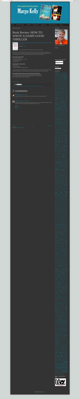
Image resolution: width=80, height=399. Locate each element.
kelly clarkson (60, 206)
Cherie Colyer (65, 123)
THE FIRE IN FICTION (62, 323)
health (56, 177)
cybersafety (65, 138)
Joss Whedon (59, 202)
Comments (58, 63)
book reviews (58, 109)
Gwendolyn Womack (59, 174)
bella (59, 97)
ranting (59, 276)
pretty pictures (65, 265)
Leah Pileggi (63, 214)
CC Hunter (62, 121)
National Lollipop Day (59, 244)
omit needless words (57, 250)
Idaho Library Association (59, 187)
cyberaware (62, 138)
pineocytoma (65, 260)
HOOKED (61, 180)
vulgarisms (56, 348)
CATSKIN (64, 120)
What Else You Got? (64, 351)
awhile (56, 94)
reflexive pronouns (57, 279)
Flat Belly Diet (59, 162)
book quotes (61, 108)
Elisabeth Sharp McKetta (64, 150)
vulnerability (59, 348)
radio (66, 274)
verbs (63, 346)
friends (56, 165)
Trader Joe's (65, 338)
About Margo (36, 24)
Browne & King (59, 116)
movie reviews (61, 236)
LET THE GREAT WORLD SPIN (61, 216)
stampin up (62, 305)
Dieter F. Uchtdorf (60, 145)
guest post (58, 173)
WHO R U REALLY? (59, 352)
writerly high (65, 360)
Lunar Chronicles (58, 222)
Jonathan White (57, 201)
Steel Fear (56, 306)
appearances (61, 87)
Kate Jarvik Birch (60, 205)
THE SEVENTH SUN (59, 333)
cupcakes (59, 138)
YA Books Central (57, 370)
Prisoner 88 (65, 266)
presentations (60, 265)
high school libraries (63, 178)
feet (62, 159)
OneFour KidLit (65, 251)
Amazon (56, 82)
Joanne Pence (62, 200)
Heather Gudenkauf (64, 177)
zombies (61, 373)
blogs (64, 103)
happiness (60, 175)
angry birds (62, 84)
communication (57, 131)
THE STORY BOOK (58, 334)
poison (64, 262)
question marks (57, 273)
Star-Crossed (65, 305)
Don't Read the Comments (60, 146)
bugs (66, 116)
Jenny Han (65, 199)
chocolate (58, 124)
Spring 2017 (59, 304)
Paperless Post (57, 258)
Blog (13, 24)
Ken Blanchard (60, 207)
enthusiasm (62, 153)
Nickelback (56, 248)
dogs (55, 146)
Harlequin (64, 175)
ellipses (56, 152)
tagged (56, 315)
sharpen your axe (64, 294)
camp (66, 118)
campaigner (56, 119)
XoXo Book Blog (62, 369)
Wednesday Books (60, 350)
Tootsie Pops (60, 338)
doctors (66, 145)
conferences (65, 131)
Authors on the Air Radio (61, 93)
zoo (63, 373)
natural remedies (62, 245)
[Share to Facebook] (20, 84)
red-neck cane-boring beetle (64, 278)
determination (65, 144)
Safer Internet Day (63, 285)
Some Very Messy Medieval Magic (62, 300)
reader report (57, 277)
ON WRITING (62, 250)
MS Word (65, 236)
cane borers (63, 119)
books (56, 111)
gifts (63, 167)
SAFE (60, 285)
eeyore (58, 149)
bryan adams (64, 116)
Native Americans (65, 244)
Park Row (63, 258)
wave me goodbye (57, 349)
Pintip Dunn (57, 261)
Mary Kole (59, 228)
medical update (63, 229)
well (65, 350)
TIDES (56, 336)
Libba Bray (59, 217)
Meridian (58, 232)
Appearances (44, 24)
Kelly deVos (64, 206)
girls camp (65, 167)
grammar (62, 169)
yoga (61, 371)
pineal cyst (58, 260)
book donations (61, 107)
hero (55, 178)
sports (56, 304)
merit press (61, 232)
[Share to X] (19, 84)
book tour (59, 110)
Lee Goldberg (59, 215)
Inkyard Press (61, 191)
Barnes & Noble (57, 95)
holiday (63, 179)
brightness (58, 115)
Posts (57, 61)
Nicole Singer (59, 248)
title (60, 337)
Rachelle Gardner (62, 274)
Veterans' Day (65, 346)
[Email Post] (15, 84)
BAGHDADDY (61, 94)
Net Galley (59, 246)
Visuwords (60, 347)
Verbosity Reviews (60, 346)
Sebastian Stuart (63, 290)
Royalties (56, 285)
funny (66, 165)
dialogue (56, 145)
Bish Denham (64, 100)
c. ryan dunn (59, 118)
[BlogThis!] (18, 84)
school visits (63, 289)
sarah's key (63, 286)
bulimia (56, 117)
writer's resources (61, 360)
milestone (64, 233)
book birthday (61, 106)
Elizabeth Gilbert (65, 151)
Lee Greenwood (64, 215)
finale (60, 160)
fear (64, 158)
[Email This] (17, 84)
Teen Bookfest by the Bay (61, 316)
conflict (56, 132)
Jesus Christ (58, 200)
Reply (16, 97)
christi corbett (65, 124)
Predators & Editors (64, 264)
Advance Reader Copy (63, 78)
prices (55, 266)
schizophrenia (58, 289)
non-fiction (64, 248)
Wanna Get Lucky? (64, 348)
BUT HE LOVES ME (61, 117)
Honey (59, 180)
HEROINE (58, 178)
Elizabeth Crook (61, 151)
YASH (56, 371)
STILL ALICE (57, 308)
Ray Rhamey (65, 276)
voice (63, 347)
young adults (64, 371)
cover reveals (60, 135)
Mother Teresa (57, 235)
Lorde (63, 221)
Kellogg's (56, 206)
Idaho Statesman (60, 188)
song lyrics (56, 301)
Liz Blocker (65, 220)
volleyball (65, 347)
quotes (58, 274)
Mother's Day (62, 235)
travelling (56, 339)
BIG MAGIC (65, 99)
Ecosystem (66, 147)
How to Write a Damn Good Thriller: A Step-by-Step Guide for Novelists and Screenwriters (34, 42)
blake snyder (61, 102)
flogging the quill (58, 163)
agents (65, 79)
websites (66, 349)
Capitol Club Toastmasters (58, 120)
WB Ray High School (62, 349)
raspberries (62, 276)
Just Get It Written (60, 203)
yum (55, 372)
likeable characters (57, 218)
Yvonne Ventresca (59, 372)
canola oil (66, 119)
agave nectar (62, 79)
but (57, 117)
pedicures (60, 259)
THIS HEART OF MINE (62, 335)
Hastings (61, 176)
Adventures (56, 79)
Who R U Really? (20, 24)
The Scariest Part (64, 332)
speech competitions (60, 303)
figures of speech (57, 160)
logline (56, 221)
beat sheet (66, 95)
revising (58, 282)
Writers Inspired (62, 361)
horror (63, 180)
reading (56, 278)
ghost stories (60, 167)
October (66, 249)
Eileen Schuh (60, 149)
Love (65, 221)
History (60, 179)
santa (58, 286)
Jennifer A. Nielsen (57, 199)
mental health (64, 231)
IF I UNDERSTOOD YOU (63, 189)
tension (60, 317)
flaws (62, 162)
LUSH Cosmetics (63, 222)
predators (60, 264)
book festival (65, 107)
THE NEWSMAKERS (63, 330)
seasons (59, 290)
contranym (62, 132)
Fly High (62, 163)
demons (62, 144)
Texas (58, 318)
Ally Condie (59, 81)
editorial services (62, 148)
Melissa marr (65, 230)
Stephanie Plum (60, 306)
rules (58, 285)
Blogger (44, 391)
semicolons (66, 292)
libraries (63, 217)
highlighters (56, 179)
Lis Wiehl (61, 218)
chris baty (61, 124)
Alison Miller (63, 80)
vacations (63, 345)
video (56, 347)
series (65, 293)
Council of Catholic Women (59, 134)
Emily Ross (58, 152)
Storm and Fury (61, 309)
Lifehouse (66, 217)
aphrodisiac (66, 86)
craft (64, 135)
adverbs (59, 79)
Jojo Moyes (65, 200)
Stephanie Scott (65, 306)
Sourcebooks (59, 302)
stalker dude (59, 305)
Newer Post (14, 125)
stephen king (57, 307)
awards (66, 93)
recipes (58, 278)
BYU (64, 117)
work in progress (60, 355)
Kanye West (64, 203)
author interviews (61, 92)
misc (61, 234)
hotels (65, 180)
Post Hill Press (60, 263)
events (64, 154)
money (66, 234)
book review (65, 108)
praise (55, 264)
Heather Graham (59, 177)
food (64, 163)
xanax (59, 369)
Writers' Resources (53, 24)
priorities (62, 266)
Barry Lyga (61, 95)
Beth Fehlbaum (65, 98)
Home (32, 125)
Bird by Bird (60, 100)
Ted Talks (64, 315)
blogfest (56, 103)
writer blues (65, 357)
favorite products (61, 158)
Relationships (65, 279)
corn (66, 133)
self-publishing (61, 292)
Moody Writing (17, 106)
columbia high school (61, 130)
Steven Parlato (65, 307)
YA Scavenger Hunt (64, 370)
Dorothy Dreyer (57, 147)
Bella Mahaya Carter (63, 97)
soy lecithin (63, 302)
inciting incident (59, 190)
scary (61, 288)
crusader (56, 138)
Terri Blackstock (63, 317)
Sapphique (60, 286)
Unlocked (28, 24)
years (58, 371)
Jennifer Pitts (61, 199)
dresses (61, 147)
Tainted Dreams (59, 315)
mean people (58, 229)
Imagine (56, 190)
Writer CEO (56, 358)
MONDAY (64, 234)
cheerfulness (58, 123)
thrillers (66, 335)
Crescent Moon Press (62, 136)
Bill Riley (56, 100)
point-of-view (61, 262)
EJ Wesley (64, 149)
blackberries (62, 101)
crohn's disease (63, 137)
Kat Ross (64, 204)
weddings (56, 350)
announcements (61, 85)
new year (59, 247)
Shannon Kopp (59, 294)
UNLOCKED (57, 344)
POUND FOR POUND (64, 263)
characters (60, 122)
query (62, 272)
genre (57, 167)
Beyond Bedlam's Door (61, 99)
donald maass (65, 146)
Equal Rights (65, 153)
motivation (56, 236)
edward (56, 149)
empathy (56, 153)
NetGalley (62, 246)
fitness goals (64, 161)
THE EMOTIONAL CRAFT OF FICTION (60, 322)
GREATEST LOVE (57, 172)
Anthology (64, 85)
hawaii (63, 176)
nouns (59, 249)
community (61, 131)
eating (63, 147)
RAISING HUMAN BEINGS (61, 275)
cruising (66, 137)
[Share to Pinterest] (21, 84)
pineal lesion (62, 260)
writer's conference (58, 359)
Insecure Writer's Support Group (61, 192)
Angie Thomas (59, 84)
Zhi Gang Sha (58, 373)
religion (63, 280)
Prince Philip (59, 266)
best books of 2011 (60, 98)
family (63, 157)
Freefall (58, 164)
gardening (60, 166)
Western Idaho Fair (59, 351)
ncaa (65, 245)
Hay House (65, 176)
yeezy (59, 371)
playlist (63, 261)
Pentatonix (65, 259)
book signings (65, 109)
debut (60, 144)
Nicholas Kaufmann (64, 247)
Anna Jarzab (66, 84)
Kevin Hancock (64, 207)
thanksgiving (61, 318)
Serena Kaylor (62, 293)
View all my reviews (16, 81)
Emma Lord (62, 152)
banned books (65, 94)
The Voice (62, 334)
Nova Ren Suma (63, 249)
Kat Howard (61, 204)
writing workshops (58, 367)
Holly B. (66, 179)
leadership (59, 214)
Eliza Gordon (56, 151)
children (56, 124)
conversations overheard (59, 133)
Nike (62, 248)
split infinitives (65, 303)
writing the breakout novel (62, 366)
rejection (62, 279)
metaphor (64, 232)
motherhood (65, 235)
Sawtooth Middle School (62, 287)
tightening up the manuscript (61, 336)
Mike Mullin (60, 233)
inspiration (57, 193)
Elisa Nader (59, 150)
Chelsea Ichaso (62, 123)
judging (62, 202)
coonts (65, 133)
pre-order (58, 264)
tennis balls (56, 317)
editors (66, 148)
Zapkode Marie (64, 372)
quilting (60, 273)
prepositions (56, 265)
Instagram (60, 193)
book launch (57, 108)
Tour (63, 338)
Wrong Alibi (56, 369)
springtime (62, 304)
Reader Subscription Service (63, 277)
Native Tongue (57, 245)
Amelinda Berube (65, 82)
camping (60, 119)
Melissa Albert (59, 230)
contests (59, 132)
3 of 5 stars (25, 46)
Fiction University (65, 159)
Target (62, 315)
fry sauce (58, 165)
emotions (66, 152)
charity (64, 122)
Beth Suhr (56, 99)
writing (65, 361)
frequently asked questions (63, 164)
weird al (63, 350)
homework (56, 180)
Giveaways (57, 168)
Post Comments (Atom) (20, 127)
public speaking (65, 268)
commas (66, 130)
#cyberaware (57, 72)
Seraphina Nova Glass (57, 293)
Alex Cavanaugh (59, 80)
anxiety (63, 86)
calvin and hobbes (63, 118)
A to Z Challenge (63, 75)
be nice (64, 95)
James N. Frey (21, 43)
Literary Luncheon (60, 219)
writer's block (65, 358)
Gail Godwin (57, 166)
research (59, 281)
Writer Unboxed (61, 358)
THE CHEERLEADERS (60, 319)
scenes (56, 289)
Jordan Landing (61, 201)
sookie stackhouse (61, 301)
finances (62, 160)
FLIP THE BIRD (65, 162)
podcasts (66, 261)
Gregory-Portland (63, 172)
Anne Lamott (57, 85)
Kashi (58, 204)
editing (59, 148)
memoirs (60, 231)
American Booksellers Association (59, 83)
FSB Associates (62, 165)
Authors (56, 93)
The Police (61, 331)
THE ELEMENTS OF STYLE (62, 321)
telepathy (66, 316)
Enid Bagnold (59, 153)
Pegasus (63, 259)
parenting (60, 258)
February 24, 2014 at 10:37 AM (22, 94)
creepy (58, 136)
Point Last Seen (57, 262)
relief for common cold (58, 280)
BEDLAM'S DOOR (58, 96)
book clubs (56, 107)
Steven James (61, 307)
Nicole (16, 94)
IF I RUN (58, 189)
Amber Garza (60, 82)
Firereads (65, 160)
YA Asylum (66, 369)
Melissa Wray (56, 231)
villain (58, 347)
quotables (63, 273)
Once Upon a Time (60, 251)
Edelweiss (56, 148)
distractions (64, 145)
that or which (64, 318)
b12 (57, 94)
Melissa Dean (62, 230)
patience (58, 259)
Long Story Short (59, 221)
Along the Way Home (64, 81)
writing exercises (64, 362)
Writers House (57, 361)
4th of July (56, 73)
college (62, 129)
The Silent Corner (65, 333)
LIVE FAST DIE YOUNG (60, 220)
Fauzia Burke (57, 158)
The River (60, 332)
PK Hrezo (60, 261)
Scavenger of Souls (64, 288)
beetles (63, 96)
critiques (59, 137)
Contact (61, 24)
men (61, 231)
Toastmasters (63, 337)
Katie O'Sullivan (65, 205)
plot (64, 261)
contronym (66, 132)
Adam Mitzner (57, 78)
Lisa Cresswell (64, 218)
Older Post (49, 125)
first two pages (60, 161)
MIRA (59, 234)
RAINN (56, 275)
